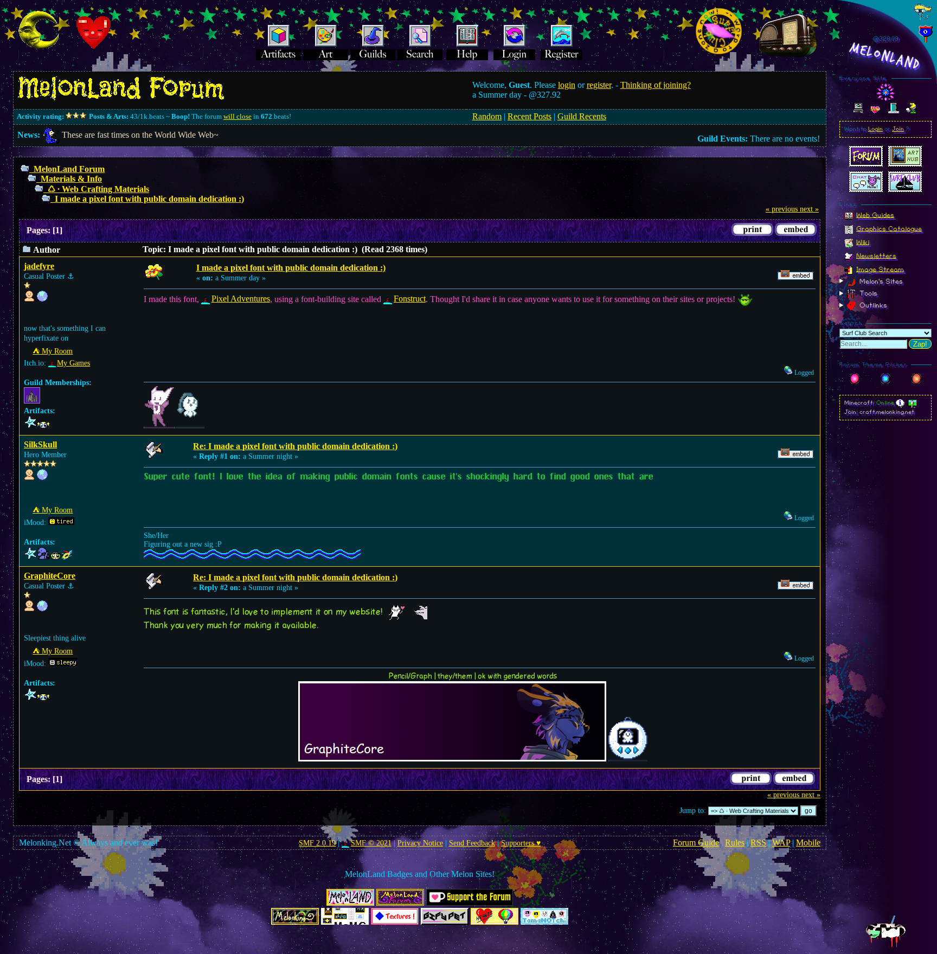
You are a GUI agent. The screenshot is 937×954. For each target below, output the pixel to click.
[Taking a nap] (42, 609)
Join (898, 129)
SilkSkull (40, 444)
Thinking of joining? (655, 84)
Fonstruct (410, 298)
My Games (73, 363)
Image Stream (880, 269)
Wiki (862, 242)
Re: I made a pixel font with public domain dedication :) (295, 446)
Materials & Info (71, 178)
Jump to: (692, 810)
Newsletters (876, 255)
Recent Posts (529, 116)
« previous (782, 209)
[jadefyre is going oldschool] (42, 299)
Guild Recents (581, 116)
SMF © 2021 (371, 843)
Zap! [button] (920, 344)
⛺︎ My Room (53, 351)
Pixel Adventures (240, 298)
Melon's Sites (880, 281)
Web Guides (875, 215)
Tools (867, 293)
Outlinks (872, 305)
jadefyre (39, 266)
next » (809, 209)
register (599, 84)
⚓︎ (70, 276)
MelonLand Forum (69, 169)
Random (487, 116)
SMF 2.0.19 (317, 843)
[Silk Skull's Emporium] (42, 477)
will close (237, 116)
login (566, 84)
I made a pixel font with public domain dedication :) (149, 198)
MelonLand (885, 56)
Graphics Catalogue (889, 228)
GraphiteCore (49, 575)
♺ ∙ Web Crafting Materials (98, 189)
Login (875, 129)
